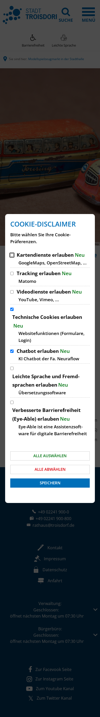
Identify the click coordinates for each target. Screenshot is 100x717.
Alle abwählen (50, 469)
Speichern (50, 482)
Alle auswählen (50, 455)
